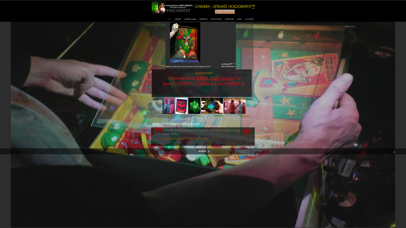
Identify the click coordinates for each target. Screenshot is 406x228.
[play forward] (243, 106)
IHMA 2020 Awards (215, 78)
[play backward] (165, 106)
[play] (231, 63)
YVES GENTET (178, 10)
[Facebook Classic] (209, 151)
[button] (200, 45)
